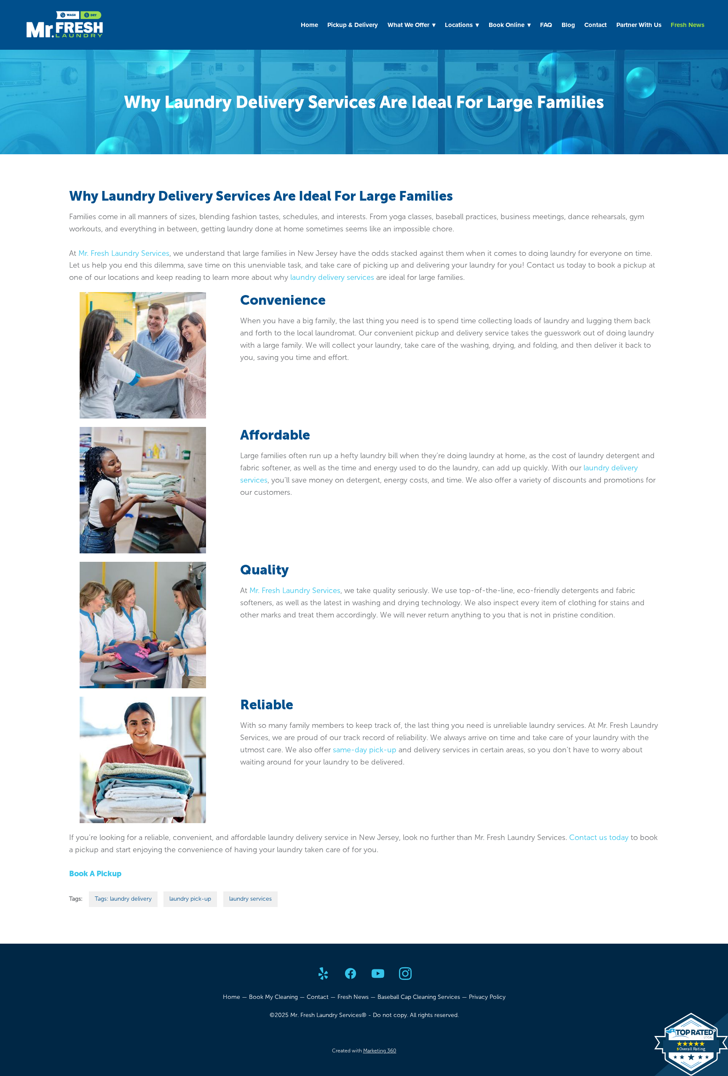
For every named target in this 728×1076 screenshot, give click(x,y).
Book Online (510, 25)
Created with (364, 1051)
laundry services (250, 899)
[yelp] (322, 974)
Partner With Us (638, 25)
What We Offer (412, 25)
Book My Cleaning (273, 997)
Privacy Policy (487, 997)
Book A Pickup (95, 873)
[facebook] (350, 974)
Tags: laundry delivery (123, 899)
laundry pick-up (190, 899)
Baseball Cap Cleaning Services (418, 997)
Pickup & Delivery (352, 25)
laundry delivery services (332, 277)
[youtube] (377, 974)
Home (309, 25)
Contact (595, 25)
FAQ (546, 25)
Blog (568, 25)
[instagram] (405, 974)
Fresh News (687, 25)
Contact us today (599, 837)
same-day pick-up (364, 750)
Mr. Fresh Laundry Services (123, 253)
